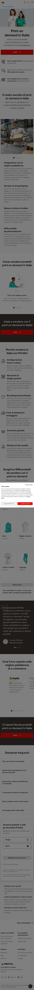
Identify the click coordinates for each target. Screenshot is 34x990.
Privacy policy (29, 485)
